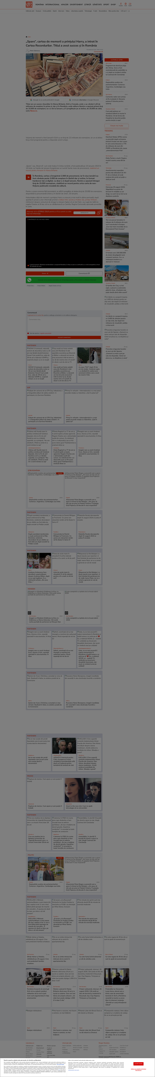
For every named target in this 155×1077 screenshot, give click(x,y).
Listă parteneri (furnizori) (73, 1070)
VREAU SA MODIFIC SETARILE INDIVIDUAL (138, 1069)
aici (59, 1069)
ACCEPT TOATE (138, 1064)
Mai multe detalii (60, 1064)
